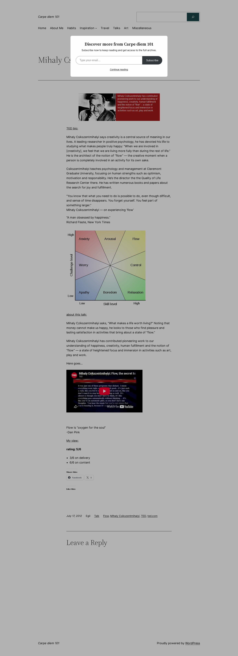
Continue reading (119, 69)
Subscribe (152, 60)
